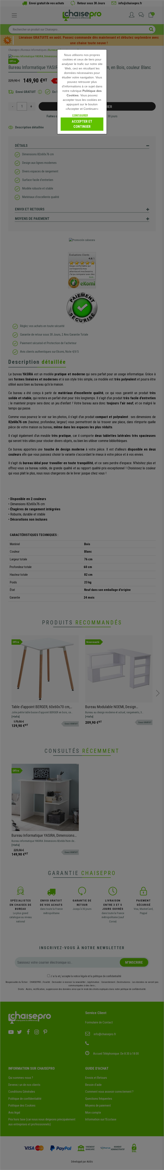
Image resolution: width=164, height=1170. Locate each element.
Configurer (80, 115)
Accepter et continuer (82, 124)
